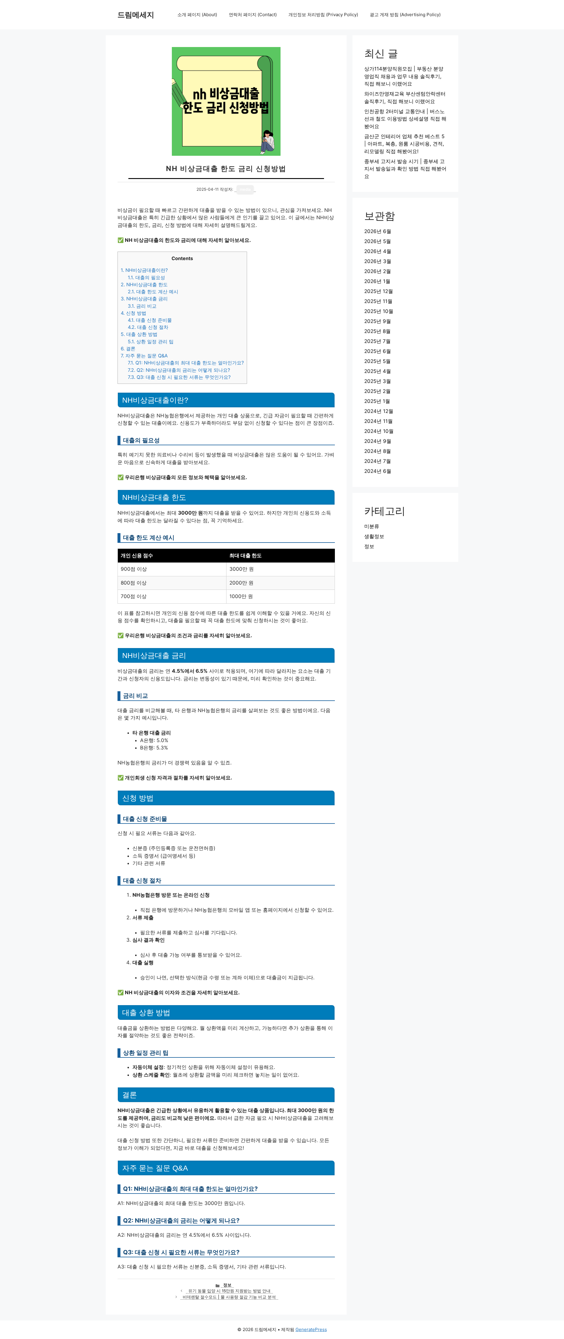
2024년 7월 (377, 461)
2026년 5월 (377, 241)
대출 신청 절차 (148, 327)
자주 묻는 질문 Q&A (144, 356)
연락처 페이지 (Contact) (253, 14)
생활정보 (374, 536)
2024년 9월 (377, 441)
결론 (128, 349)
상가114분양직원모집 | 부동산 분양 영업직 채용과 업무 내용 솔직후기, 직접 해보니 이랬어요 (403, 76)
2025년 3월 (377, 381)
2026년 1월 (377, 281)
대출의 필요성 (146, 277)
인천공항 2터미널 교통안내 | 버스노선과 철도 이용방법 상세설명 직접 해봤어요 (405, 118)
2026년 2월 (377, 271)
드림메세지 (136, 14)
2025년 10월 (378, 311)
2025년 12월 (378, 291)
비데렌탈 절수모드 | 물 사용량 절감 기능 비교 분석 (229, 1297)
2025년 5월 (377, 361)
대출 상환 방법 (139, 334)
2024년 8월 (377, 451)
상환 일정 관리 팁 (151, 341)
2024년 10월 (379, 431)
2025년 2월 (377, 391)
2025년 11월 (378, 301)
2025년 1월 (377, 401)
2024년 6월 (377, 471)
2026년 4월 (377, 251)
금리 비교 (142, 306)
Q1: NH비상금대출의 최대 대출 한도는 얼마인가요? (186, 363)
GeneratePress (311, 1329)
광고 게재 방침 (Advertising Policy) (405, 14)
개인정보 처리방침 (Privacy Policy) (323, 14)
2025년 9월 (377, 321)
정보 (227, 1285)
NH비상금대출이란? (144, 270)
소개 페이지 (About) (197, 14)
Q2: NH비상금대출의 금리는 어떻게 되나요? (179, 370)
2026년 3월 (377, 261)
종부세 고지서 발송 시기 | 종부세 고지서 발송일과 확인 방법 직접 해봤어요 (405, 168)
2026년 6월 (377, 231)
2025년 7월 (377, 341)
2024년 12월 (378, 411)
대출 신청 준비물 (150, 320)
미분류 (371, 526)
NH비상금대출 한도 (144, 284)
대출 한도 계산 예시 (153, 291)
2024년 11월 (378, 421)
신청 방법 (133, 313)
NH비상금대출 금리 (144, 299)
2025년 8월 (377, 331)
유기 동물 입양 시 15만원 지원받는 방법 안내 (229, 1290)
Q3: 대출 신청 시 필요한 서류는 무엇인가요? (179, 377)
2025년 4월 (377, 371)
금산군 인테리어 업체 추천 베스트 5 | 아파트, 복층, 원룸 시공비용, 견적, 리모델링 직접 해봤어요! (404, 143)
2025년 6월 (377, 351)
